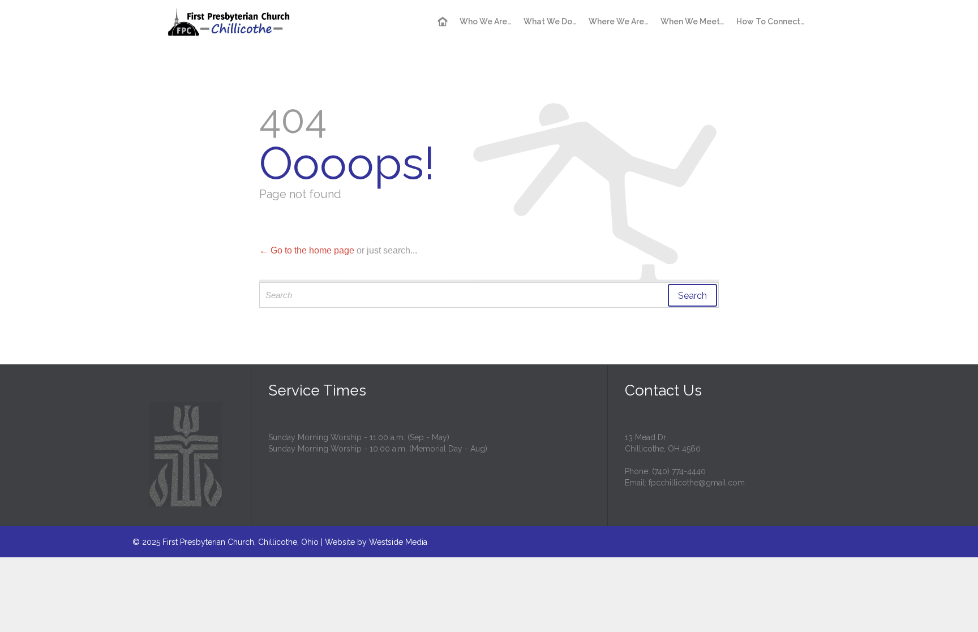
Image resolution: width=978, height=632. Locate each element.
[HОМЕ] (443, 22)
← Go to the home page (306, 250)
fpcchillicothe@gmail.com (697, 482)
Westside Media (398, 542)
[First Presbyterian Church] (229, 21)
